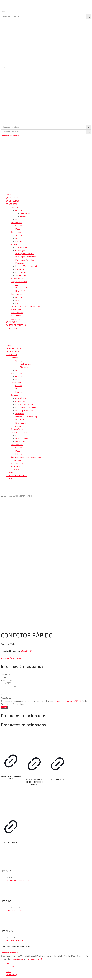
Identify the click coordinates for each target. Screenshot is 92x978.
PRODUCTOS (11, 204)
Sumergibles (20, 275)
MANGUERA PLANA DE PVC (11, 777)
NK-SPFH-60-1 (57, 779)
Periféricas (19, 263)
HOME (9, 195)
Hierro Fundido (21, 288)
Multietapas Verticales (24, 260)
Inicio (3, 496)
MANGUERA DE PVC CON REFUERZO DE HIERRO (34, 782)
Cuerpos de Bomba (19, 282)
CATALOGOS (11, 322)
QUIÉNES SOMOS (13, 198)
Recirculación (20, 272)
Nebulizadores (17, 313)
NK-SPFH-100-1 (10, 842)
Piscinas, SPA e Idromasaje (26, 266)
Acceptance (6, 698)
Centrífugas (20, 251)
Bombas (14, 244)
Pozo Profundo (21, 269)
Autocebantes (21, 247)
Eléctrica (19, 303)
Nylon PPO (20, 291)
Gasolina (18, 210)
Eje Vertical (24, 216)
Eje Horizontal (26, 213)
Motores (14, 207)
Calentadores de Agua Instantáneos (26, 306)
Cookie (9, 964)
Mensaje (5, 695)
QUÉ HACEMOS (12, 201)
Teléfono (5, 680)
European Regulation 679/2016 (68, 701)
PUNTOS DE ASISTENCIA (16, 325)
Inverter (18, 241)
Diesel (17, 220)
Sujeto (4, 684)
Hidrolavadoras (17, 294)
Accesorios (15, 319)
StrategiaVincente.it (33, 959)
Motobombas (16, 223)
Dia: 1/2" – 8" (26, 651)
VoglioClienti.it (17, 959)
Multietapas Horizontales (25, 257)
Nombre (5, 674)
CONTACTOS (11, 328)
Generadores (16, 232)
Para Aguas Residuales (24, 254)
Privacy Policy (11, 967)
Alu (16, 285)
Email (3, 677)
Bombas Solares (17, 279)
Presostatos (16, 316)
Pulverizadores (17, 310)
